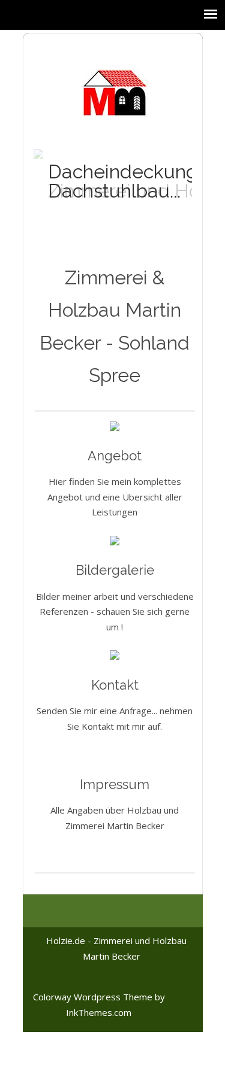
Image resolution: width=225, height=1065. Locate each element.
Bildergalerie (115, 570)
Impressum (114, 784)
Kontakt (115, 685)
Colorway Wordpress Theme (92, 997)
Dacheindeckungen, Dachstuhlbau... (136, 181)
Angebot (115, 455)
